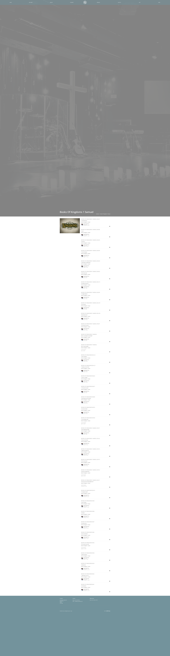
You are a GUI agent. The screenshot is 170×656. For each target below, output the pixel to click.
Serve (159, 2)
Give (139, 2)
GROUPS (51, 2)
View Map (61, 603)
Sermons (98, 2)
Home (11, 2)
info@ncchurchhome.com (79, 601)
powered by (106, 612)
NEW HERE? (31, 2)
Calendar (71, 2)
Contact (119, 2)
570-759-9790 (77, 600)
